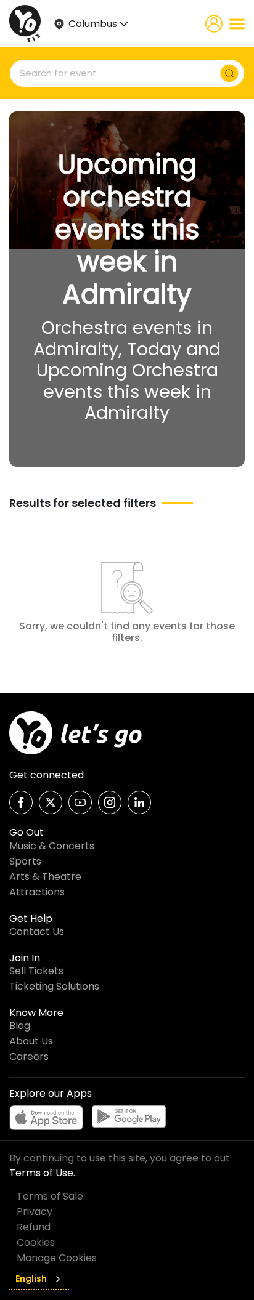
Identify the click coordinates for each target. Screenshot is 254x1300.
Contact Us (36, 931)
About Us (31, 1041)
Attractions (37, 892)
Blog (19, 1026)
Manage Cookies (57, 1258)
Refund (34, 1227)
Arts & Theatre (45, 877)
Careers (29, 1056)
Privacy (34, 1212)
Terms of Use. (42, 1173)
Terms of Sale (50, 1196)
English (31, 1278)
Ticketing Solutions (54, 986)
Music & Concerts (51, 846)
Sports (25, 861)
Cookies (36, 1242)
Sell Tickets (36, 971)
